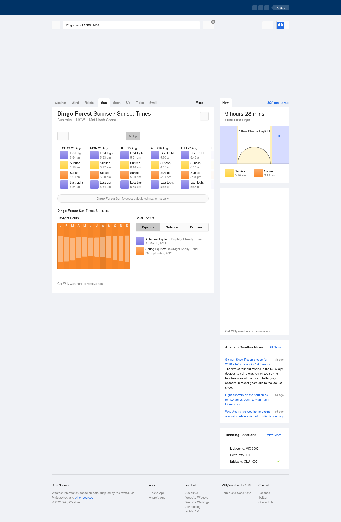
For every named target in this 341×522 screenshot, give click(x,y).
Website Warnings (197, 502)
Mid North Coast (102, 119)
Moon (117, 102)
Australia (64, 119)
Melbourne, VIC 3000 (244, 448)
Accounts (191, 492)
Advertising (192, 506)
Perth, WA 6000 (240, 455)
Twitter (262, 497)
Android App (157, 497)
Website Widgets (196, 497)
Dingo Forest (121, 119)
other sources (84, 497)
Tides (140, 102)
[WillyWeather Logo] (73, 8)
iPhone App (156, 492)
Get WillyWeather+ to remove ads (248, 331)
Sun (104, 102)
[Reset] (188, 25)
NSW (80, 119)
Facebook (265, 492)
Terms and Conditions (236, 492)
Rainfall (90, 102)
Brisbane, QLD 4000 (255, 461)
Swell (153, 102)
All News (275, 347)
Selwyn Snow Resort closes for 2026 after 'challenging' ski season (254, 373)
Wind (75, 102)
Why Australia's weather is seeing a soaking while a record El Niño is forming (254, 413)
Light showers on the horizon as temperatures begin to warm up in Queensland (254, 399)
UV (128, 102)
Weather (60, 102)
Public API (192, 511)
